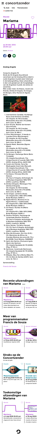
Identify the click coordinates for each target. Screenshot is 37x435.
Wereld (6, 17)
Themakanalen (22, 8)
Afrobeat (10, 50)
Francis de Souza (9, 266)
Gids (13, 8)
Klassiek (6, 364)
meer (23, 284)
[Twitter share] (9, 56)
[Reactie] (14, 56)
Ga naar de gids (7, 360)
